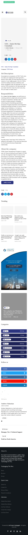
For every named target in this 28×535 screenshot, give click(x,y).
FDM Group (10, 69)
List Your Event (5, 512)
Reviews (3, 473)
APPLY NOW (7, 182)
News (2, 470)
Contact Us (4, 487)
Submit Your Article (6, 501)
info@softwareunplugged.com (15, 5)
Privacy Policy (4, 490)
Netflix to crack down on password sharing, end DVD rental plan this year (7, 237)
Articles (4, 418)
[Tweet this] (9, 59)
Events (2, 476)
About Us (3, 484)
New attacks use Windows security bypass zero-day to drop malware (20, 218)
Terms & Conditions (6, 493)
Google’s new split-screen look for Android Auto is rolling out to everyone (20, 237)
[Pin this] (15, 59)
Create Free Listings (6, 509)
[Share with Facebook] (6, 59)
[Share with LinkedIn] (12, 59)
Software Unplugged (14, 525)
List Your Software (5, 507)
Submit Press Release (6, 504)
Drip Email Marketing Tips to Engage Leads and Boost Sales (6, 217)
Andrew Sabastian (9, 48)
